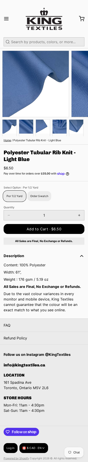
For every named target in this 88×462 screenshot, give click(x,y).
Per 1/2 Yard (15, 196)
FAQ (7, 325)
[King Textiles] (44, 19)
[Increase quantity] (79, 215)
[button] (44, 229)
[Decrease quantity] (9, 215)
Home (7, 140)
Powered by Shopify (16, 458)
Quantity (9, 207)
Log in (11, 448)
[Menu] (8, 18)
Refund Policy (15, 338)
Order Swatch (39, 196)
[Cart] (79, 18)
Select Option (21, 187)
